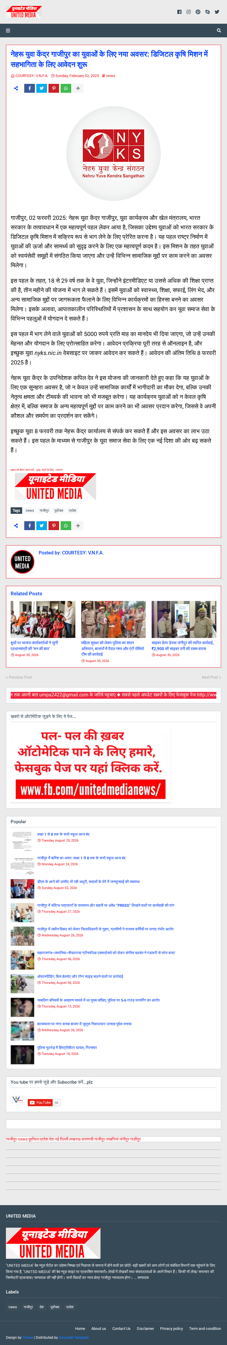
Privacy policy (171, 1328)
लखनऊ (75, 1139)
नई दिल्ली (61, 1139)
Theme (27, 1338)
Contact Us (121, 1328)
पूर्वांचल (58, 510)
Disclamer (145, 1328)
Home (80, 1328)
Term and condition (205, 1328)
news (110, 75)
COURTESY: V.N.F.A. (31, 75)
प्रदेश (72, 510)
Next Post (210, 677)
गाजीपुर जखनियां (106, 1139)
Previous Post (20, 677)
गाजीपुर (44, 510)
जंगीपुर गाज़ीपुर (130, 1139)
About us (98, 1328)
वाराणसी (87, 1139)
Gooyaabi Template (74, 1338)
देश (51, 1139)
